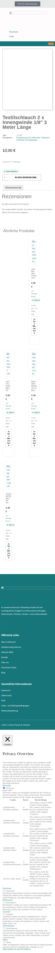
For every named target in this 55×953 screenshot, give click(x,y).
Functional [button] (7, 888)
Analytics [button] (6, 912)
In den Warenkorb (25, 177)
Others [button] (5, 940)
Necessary (10, 788)
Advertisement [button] (8, 926)
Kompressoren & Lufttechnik (28, 137)
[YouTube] (7, 623)
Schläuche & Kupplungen (26, 140)
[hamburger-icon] (51, 44)
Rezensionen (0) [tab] (13, 188)
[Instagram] (2, 623)
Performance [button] (8, 900)
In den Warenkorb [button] (34, 326)
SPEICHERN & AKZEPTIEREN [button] (17, 949)
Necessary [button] (7, 785)
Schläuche (45, 137)
